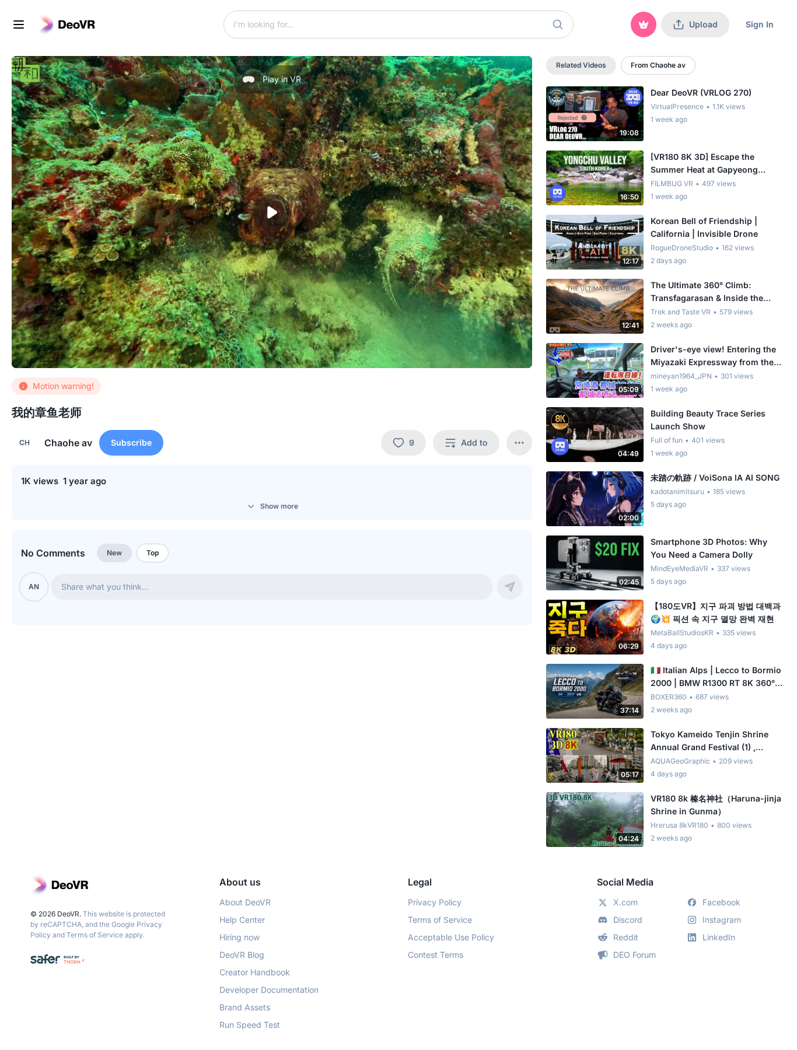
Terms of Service (95, 934)
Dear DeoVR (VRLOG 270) (701, 92)
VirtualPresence (677, 106)
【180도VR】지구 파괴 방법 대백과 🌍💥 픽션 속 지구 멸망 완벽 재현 (716, 612)
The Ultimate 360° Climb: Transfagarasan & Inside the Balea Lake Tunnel (707, 292)
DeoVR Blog (241, 955)
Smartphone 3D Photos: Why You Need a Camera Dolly (709, 548)
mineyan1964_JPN (681, 376)
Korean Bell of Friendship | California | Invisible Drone (704, 227)
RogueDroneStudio (682, 247)
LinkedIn (718, 937)
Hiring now (239, 937)
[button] (558, 24)
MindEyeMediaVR (679, 568)
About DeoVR (245, 902)
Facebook (721, 902)
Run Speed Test (249, 1025)
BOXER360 (669, 696)
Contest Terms (435, 955)
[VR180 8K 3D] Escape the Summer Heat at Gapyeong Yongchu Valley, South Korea (709, 164)
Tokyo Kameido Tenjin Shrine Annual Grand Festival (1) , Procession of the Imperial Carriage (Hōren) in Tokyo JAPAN (717, 741)
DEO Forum (634, 955)
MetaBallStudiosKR (682, 632)
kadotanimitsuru (677, 491)
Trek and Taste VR (681, 311)
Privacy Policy (435, 902)
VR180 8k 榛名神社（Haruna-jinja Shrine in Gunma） (716, 804)
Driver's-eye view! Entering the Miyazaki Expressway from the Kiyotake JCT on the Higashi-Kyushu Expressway (713, 356)
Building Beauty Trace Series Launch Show (708, 419)
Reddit (625, 937)
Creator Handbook (254, 972)
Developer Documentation (269, 990)
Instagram (721, 920)
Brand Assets (244, 1007)
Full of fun (667, 440)
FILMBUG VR (672, 183)
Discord (627, 920)
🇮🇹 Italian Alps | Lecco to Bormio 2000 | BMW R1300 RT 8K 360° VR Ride (716, 677)
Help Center (242, 920)
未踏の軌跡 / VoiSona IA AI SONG (715, 477)
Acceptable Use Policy (451, 937)
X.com (625, 902)
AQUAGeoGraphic (680, 761)
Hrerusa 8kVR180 (679, 825)
